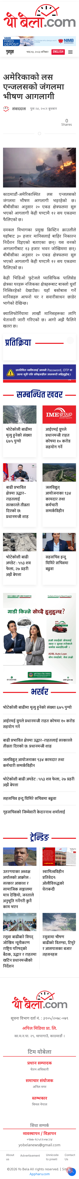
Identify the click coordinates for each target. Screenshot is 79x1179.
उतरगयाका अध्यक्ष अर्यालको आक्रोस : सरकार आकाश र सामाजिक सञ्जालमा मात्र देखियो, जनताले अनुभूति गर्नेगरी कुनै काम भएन (18, 889)
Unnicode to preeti (52, 1157)
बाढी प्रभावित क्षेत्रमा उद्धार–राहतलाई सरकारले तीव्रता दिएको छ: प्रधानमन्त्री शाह (18, 502)
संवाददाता (19, 109)
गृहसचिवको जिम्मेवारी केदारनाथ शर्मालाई (34, 812)
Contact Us (70, 1157)
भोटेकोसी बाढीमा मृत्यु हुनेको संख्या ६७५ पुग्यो (19, 435)
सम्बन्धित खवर (40, 395)
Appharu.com (40, 1174)
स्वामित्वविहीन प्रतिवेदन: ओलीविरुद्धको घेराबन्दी (53, 880)
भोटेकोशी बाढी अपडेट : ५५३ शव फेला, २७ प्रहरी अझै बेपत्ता (18, 566)
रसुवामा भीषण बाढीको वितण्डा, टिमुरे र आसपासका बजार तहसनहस (59, 946)
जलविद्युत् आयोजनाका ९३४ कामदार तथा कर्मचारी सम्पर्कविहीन (58, 499)
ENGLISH (58, 51)
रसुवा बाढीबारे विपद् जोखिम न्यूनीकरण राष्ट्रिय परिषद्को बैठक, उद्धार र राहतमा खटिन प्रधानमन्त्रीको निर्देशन (19, 952)
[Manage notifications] (69, 1170)
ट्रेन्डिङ (39, 838)
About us (10, 1157)
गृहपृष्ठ (10, 51)
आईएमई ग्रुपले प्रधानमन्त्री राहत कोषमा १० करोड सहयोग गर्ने (58, 438)
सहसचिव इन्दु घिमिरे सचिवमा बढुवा (57, 563)
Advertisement (30, 1155)
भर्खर (39, 692)
